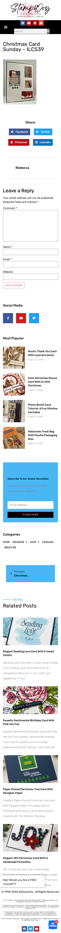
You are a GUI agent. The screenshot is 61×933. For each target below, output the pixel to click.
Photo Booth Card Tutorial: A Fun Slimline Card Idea (42, 408)
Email (7, 259)
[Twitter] (30, 929)
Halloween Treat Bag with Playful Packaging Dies (42, 435)
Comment (10, 208)
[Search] (48, 31)
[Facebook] (22, 23)
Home (6, 541)
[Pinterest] (35, 23)
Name (7, 247)
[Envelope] (41, 23)
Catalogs (48, 541)
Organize (18, 541)
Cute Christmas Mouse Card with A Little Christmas (42, 381)
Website (8, 272)
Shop (33, 541)
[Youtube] (29, 23)
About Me (10, 547)
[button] (6, 27)
